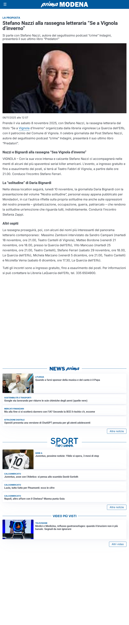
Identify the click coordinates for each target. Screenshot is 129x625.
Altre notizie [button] (117, 431)
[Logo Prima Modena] (64, 4)
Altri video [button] (118, 544)
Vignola (24, 128)
